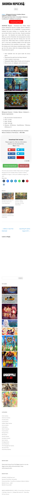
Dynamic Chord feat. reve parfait (9, 479)
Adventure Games (6, 417)
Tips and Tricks (5, 447)
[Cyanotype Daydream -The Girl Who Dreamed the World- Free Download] (9, 326)
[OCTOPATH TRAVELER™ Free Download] (9, 390)
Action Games (5, 416)
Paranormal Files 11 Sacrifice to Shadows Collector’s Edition (15, 481)
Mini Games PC (20, 492)
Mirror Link (24, 166)
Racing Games (5, 432)
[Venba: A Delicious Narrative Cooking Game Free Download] (9, 334)
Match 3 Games (5, 429)
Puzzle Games (5, 430)
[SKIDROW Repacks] (13, 5)
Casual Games (5, 421)
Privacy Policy (21, 490)
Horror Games (5, 425)
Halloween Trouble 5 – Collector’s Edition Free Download (8, 215)
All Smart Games (5, 494)
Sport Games (5, 440)
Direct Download (10, 166)
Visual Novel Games (6, 449)
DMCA (16, 490)
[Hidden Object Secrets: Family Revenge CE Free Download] (21, 196)
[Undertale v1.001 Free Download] (9, 382)
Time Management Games (8, 445)
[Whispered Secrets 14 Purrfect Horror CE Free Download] (8, 196)
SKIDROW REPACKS (9, 490)
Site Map (4, 492)
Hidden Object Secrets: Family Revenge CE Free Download (19, 202)
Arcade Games (5, 419)
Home (3, 14)
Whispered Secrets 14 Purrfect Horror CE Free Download (7, 201)
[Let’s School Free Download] (9, 406)
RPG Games (4, 434)
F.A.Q (18, 145)
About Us (9, 492)
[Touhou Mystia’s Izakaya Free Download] (9, 319)
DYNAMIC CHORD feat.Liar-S (8, 477)
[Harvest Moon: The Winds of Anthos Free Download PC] (9, 350)
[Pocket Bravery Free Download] (9, 366)
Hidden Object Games (18, 170)
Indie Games (5, 427)
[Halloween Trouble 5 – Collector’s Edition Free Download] (8, 210)
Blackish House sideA (7, 485)
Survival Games (5, 444)
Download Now (16, 22)
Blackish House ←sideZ (7, 483)
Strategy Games (5, 442)
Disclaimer (27, 490)
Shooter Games (5, 436)
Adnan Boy (26, 492)
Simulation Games (6, 438)
